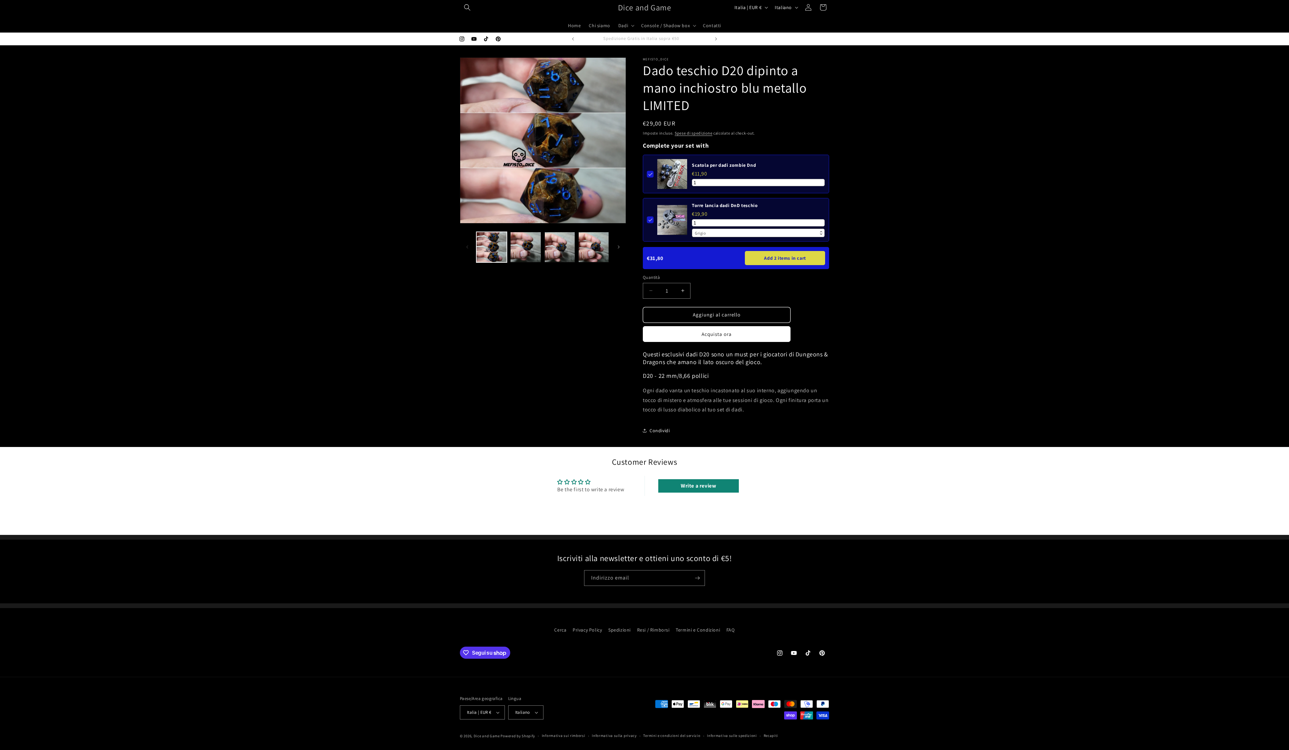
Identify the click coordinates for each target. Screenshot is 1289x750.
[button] (467, 7)
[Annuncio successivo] (716, 39)
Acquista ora (717, 334)
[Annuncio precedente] (573, 39)
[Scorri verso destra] (618, 247)
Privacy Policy (587, 630)
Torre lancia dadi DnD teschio (725, 205)
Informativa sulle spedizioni (732, 735)
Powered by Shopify (517, 736)
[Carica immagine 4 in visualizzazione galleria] (593, 247)
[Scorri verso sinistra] (467, 247)
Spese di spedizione (693, 133)
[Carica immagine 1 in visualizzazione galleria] (491, 247)
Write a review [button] (698, 485)
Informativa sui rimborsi (563, 735)
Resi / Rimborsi (653, 630)
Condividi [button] (660, 431)
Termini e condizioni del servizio (671, 735)
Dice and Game (487, 736)
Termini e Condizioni (698, 630)
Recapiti (771, 735)
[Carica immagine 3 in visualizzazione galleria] (559, 247)
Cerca (560, 630)
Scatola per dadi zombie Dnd (724, 165)
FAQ (730, 630)
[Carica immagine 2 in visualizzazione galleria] (525, 247)
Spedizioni (619, 630)
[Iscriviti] (697, 578)
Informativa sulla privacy (614, 735)
